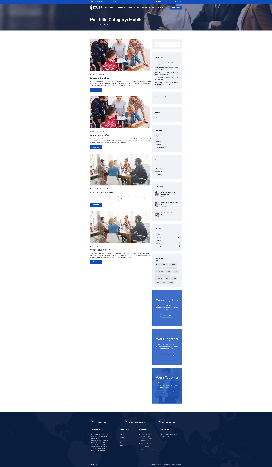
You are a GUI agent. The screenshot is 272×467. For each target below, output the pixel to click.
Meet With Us (176, 7)
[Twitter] (175, 1)
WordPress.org (158, 174)
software (158, 144)
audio (157, 264)
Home (106, 7)
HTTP (165, 268)
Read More (96, 90)
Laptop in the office (99, 78)
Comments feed (159, 171)
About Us (112, 7)
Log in (156, 165)
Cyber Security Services (101, 192)
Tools (167, 278)
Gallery (130, 7)
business (158, 268)
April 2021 (158, 117)
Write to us (131, 420)
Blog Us (122, 443)
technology (159, 278)
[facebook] (91, 464)
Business (158, 138)
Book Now (173, 264)
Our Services (121, 7)
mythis (175, 271)
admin (93, 74)
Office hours (165, 420)
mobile (168, 271)
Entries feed (158, 168)
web (164, 282)
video (157, 282)
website (171, 282)
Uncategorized (160, 147)
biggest (165, 264)
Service (158, 275)
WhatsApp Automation (148, 7)
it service (158, 141)
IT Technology (159, 271)
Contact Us (160, 7)
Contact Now (166, 315)
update (174, 278)
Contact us (123, 440)
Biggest (158, 136)
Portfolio (136, 7)
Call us (96, 420)
